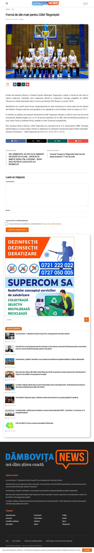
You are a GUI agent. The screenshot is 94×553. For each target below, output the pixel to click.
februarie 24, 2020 (11, 19)
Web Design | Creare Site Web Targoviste (59, 541)
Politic (64, 515)
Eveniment (37, 515)
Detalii (78, 550)
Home (8, 9)
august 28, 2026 (11, 341)
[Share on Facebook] (15, 84)
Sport (13, 9)
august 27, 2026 (11, 405)
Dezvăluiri (9, 524)
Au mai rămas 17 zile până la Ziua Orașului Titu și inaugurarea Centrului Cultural (42, 334)
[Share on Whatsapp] (23, 84)
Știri (7, 541)
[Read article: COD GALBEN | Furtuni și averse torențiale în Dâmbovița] (9, 425)
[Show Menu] (7, 3)
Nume (8, 210)
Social (64, 518)
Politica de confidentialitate (51, 224)
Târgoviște (66, 524)
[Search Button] (86, 319)
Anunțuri (9, 518)
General (37, 521)
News (36, 524)
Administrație (10, 515)
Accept (87, 550)
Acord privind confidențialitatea (17, 220)
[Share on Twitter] (19, 84)
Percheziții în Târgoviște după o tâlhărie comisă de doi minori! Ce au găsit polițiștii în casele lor (46, 397)
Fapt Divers (38, 518)
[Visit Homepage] (45, 3)
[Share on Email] (27, 84)
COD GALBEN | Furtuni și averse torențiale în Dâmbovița (34, 423)
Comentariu (11, 181)
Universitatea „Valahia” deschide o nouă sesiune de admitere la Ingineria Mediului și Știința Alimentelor (49, 359)
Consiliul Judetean (12, 521)
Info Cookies (16, 541)
